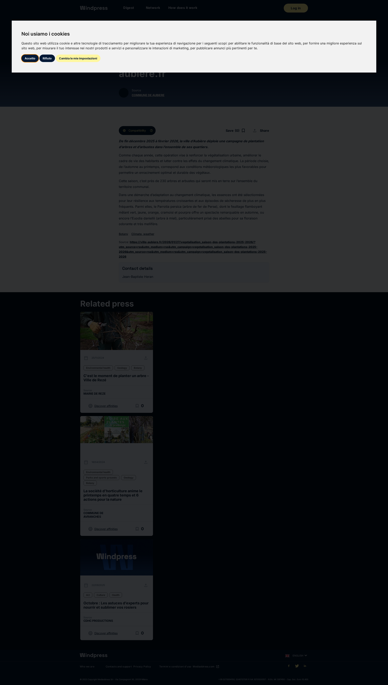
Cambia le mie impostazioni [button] (78, 58)
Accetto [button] (30, 58)
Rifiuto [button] (47, 58)
